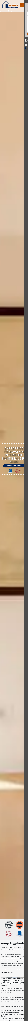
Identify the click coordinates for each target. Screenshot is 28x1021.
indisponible (4, 11)
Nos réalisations (14, 466)
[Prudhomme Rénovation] (10, 5)
